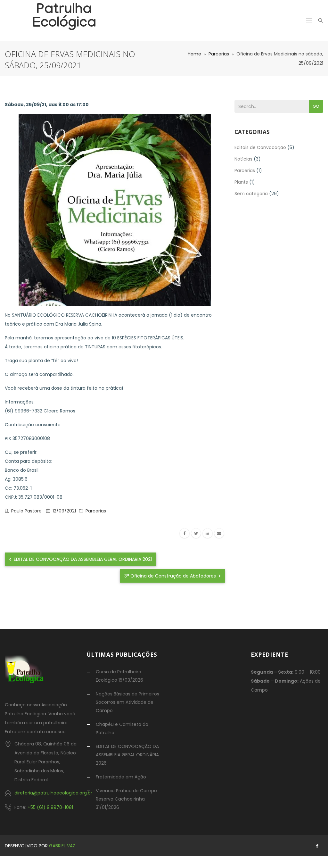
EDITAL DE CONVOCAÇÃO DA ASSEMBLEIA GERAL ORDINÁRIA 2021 (82, 559)
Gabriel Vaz (62, 846)
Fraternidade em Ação (121, 777)
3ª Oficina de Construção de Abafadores (170, 576)
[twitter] (196, 533)
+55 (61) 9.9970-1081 (50, 807)
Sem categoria (251, 193)
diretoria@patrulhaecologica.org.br (53, 793)
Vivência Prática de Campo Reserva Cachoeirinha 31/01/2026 (126, 798)
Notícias (243, 159)
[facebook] (184, 533)
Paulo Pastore (26, 511)
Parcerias (219, 54)
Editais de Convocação (260, 147)
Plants (241, 182)
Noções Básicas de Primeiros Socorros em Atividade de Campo (127, 702)
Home (194, 54)
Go (316, 106)
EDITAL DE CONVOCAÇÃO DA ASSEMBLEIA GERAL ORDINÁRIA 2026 (127, 754)
